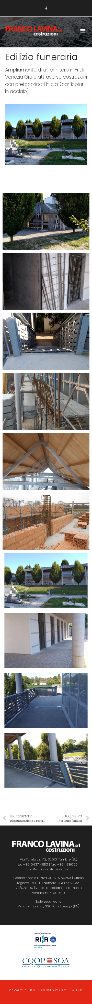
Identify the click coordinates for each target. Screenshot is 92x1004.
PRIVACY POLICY (22, 990)
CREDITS (76, 990)
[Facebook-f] (46, 8)
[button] (82, 30)
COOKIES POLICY (52, 990)
